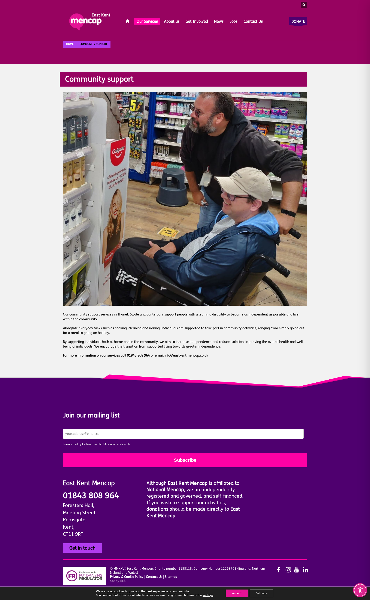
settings (208, 595)
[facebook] (277, 570)
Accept (237, 593)
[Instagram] (285, 570)
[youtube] (294, 570)
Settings (261, 593)
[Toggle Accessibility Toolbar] (360, 590)
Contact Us (154, 577)
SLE (123, 581)
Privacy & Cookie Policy (126, 577)
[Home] (128, 21)
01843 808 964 (91, 496)
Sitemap (171, 577)
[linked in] (302, 570)
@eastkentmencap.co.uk (189, 355)
